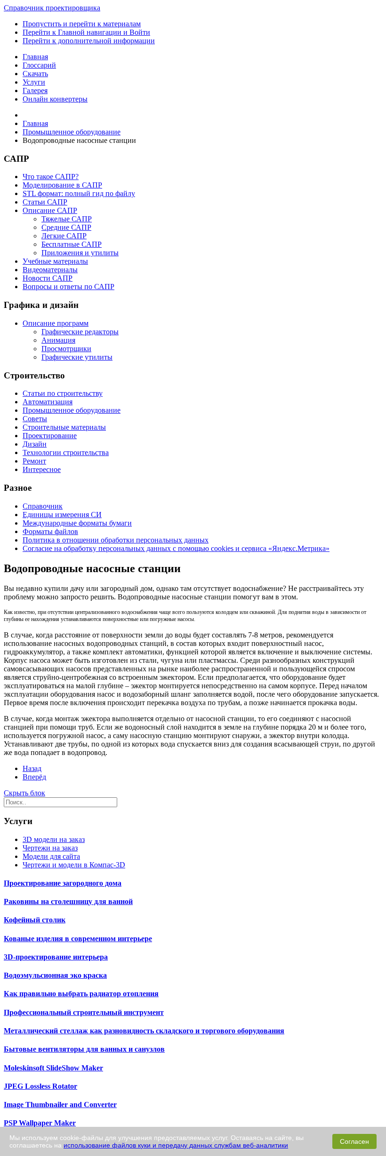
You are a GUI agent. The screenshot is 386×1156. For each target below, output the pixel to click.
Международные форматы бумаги (77, 523)
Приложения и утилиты (80, 253)
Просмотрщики (66, 349)
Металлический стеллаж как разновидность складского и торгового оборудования (144, 1031)
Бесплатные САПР (71, 244)
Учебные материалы (55, 261)
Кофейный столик (34, 920)
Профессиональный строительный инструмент (84, 1012)
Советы (35, 419)
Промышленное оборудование (72, 410)
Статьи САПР (45, 202)
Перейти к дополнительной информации (89, 41)
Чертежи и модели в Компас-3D (74, 865)
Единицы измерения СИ (62, 515)
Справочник (43, 506)
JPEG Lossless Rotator (40, 1086)
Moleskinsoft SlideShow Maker (53, 1068)
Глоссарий (39, 65)
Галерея (35, 90)
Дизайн (35, 444)
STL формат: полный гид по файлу (79, 193)
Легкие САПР (64, 236)
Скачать (35, 74)
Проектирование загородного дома (62, 883)
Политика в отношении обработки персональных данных (116, 540)
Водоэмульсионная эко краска (55, 975)
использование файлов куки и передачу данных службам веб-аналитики (176, 1145)
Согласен (354, 1141)
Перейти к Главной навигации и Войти (86, 32)
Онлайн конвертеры (55, 99)
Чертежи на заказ (50, 848)
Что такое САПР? (51, 177)
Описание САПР (50, 210)
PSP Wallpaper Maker (40, 1123)
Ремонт (34, 461)
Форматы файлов (50, 531)
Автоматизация (47, 402)
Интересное (42, 469)
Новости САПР (47, 278)
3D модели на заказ (54, 839)
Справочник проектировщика (52, 8)
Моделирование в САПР (62, 185)
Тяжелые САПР (66, 219)
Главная (35, 57)
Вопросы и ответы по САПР (68, 287)
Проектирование (50, 436)
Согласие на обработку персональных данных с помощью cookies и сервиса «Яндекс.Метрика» (176, 548)
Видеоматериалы (50, 270)
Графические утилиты (77, 357)
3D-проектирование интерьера (56, 957)
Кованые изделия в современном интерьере (78, 939)
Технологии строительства (66, 452)
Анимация (58, 340)
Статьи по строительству (63, 393)
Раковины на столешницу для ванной (68, 901)
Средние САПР (66, 227)
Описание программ (55, 323)
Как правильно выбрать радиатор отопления (81, 994)
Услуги (34, 82)
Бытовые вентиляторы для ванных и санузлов (84, 1049)
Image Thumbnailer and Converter (60, 1105)
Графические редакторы (80, 332)
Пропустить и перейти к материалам (82, 24)
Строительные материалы (64, 427)
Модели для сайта (51, 856)
